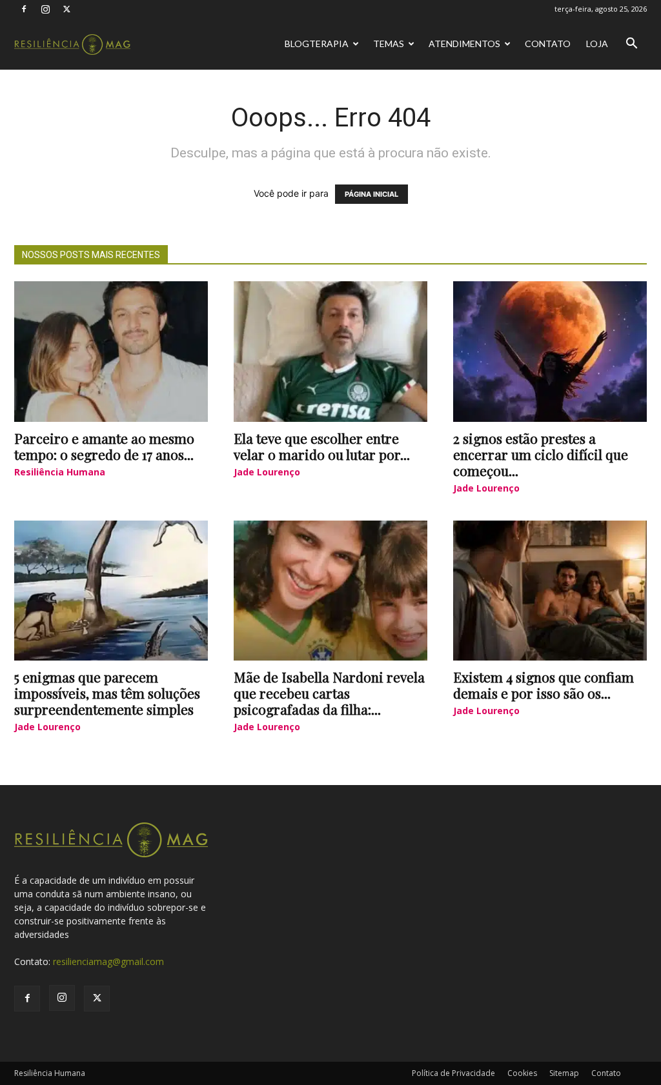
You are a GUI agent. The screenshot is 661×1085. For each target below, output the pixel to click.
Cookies (522, 1073)
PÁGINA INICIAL (371, 194)
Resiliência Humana (59, 472)
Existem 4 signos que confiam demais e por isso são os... (543, 685)
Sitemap (564, 1073)
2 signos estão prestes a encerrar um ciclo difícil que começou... (540, 454)
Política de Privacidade (453, 1073)
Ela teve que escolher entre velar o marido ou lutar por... (322, 446)
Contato (548, 43)
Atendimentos (464, 43)
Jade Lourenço (267, 472)
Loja (597, 43)
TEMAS (388, 43)
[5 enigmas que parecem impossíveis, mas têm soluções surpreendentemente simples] (111, 591)
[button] (631, 45)
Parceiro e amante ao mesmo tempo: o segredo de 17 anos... (104, 446)
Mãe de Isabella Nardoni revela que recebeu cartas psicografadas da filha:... (329, 693)
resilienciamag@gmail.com (108, 961)
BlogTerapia (317, 43)
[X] (66, 9)
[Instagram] (45, 9)
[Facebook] (24, 9)
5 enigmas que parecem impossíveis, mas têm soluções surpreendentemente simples (107, 693)
